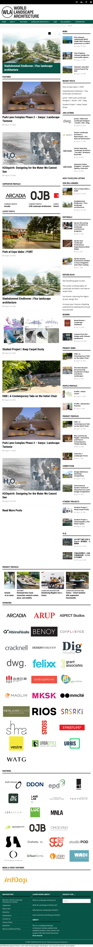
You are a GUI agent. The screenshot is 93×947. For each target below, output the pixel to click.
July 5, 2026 (79, 252)
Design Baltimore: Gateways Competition (81, 474)
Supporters (80, 22)
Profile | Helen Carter (80, 392)
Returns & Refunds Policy (11, 929)
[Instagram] (77, 2)
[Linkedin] (81, 2)
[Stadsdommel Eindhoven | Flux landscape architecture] (31, 46)
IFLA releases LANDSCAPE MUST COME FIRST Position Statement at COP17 (82, 40)
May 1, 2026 (79, 458)
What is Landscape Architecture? (44, 900)
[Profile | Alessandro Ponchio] (67, 406)
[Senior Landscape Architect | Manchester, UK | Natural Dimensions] (67, 135)
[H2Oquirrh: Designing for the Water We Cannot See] (31, 148)
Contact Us (6, 919)
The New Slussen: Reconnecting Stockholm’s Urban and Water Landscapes (81, 372)
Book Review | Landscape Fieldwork (79, 322)
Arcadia (7, 206)
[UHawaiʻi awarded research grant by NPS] (67, 69)
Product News (69, 348)
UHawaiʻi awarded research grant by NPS (81, 69)
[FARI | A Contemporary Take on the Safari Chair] (31, 377)
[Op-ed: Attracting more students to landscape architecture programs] (67, 225)
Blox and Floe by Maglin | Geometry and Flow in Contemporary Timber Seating (81, 440)
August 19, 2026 (10, 125)
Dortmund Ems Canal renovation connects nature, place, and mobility (28, 595)
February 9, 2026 (81, 546)
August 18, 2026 (10, 175)
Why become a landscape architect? (45, 910)
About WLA (6, 909)
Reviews (66, 314)
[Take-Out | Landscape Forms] (67, 456)
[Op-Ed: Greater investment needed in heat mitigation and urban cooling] (67, 261)
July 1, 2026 (79, 267)
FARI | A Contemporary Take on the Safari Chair (29, 396)
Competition (68, 466)
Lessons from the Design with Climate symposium (82, 336)
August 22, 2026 (10, 353)
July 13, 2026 (80, 379)
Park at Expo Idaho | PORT (17, 252)
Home (4, 22)
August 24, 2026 (10, 255)
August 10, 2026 (81, 74)
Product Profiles (71, 416)
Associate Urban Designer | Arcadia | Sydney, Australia (82, 166)
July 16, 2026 (80, 157)
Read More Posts (12, 510)
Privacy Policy (7, 922)
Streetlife (57, 206)
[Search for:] (78, 25)
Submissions (7, 915)
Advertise (5, 912)
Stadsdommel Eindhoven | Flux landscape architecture (80, 204)
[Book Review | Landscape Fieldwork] (67, 323)
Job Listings (68, 113)
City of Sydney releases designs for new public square (81, 55)
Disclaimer (6, 925)
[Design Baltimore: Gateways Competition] (67, 474)
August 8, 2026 (80, 526)
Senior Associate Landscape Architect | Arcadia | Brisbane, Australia (82, 151)
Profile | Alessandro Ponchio (82, 405)
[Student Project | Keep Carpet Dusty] (31, 330)
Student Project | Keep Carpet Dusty (23, 349)
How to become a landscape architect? (46, 915)
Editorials (67, 217)
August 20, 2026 (10, 400)
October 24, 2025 (81, 341)
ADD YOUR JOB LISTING (74, 178)
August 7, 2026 (80, 478)
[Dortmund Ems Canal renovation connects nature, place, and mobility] (28, 580)
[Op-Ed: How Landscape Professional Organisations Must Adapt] (67, 243)
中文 (64, 533)
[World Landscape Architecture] (20, 18)
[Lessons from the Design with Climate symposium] (67, 336)
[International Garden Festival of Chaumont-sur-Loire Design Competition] (67, 488)
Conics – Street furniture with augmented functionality (75, 595)
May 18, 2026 (80, 446)
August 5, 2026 (80, 408)
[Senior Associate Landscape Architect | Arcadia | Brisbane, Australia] (67, 151)
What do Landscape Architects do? (45, 905)
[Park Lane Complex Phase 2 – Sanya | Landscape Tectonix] (31, 98)
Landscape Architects (40, 22)
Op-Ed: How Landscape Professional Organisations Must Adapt (81, 245)
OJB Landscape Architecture (40, 206)
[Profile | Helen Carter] (67, 394)
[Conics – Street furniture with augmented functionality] (77, 580)
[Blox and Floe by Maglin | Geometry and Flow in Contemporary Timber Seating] (67, 438)
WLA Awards (65, 22)
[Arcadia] (15, 195)
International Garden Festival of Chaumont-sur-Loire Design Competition (82, 489)
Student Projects (71, 501)
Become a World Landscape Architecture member (12, 901)
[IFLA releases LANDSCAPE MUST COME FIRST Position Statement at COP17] (67, 40)
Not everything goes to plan (74, 281)
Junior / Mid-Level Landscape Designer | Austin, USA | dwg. (82, 121)
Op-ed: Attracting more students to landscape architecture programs (81, 227)
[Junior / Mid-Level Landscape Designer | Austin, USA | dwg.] (67, 121)
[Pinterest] (91, 2)
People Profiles (70, 386)
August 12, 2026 (81, 60)
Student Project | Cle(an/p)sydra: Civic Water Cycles (82, 521)
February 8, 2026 (81, 560)
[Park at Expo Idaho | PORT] (31, 232)
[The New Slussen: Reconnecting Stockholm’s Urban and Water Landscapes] (67, 370)
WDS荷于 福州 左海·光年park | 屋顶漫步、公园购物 (82, 541)
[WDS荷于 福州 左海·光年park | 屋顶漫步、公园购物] (67, 542)
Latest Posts (8, 211)
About (12, 22)
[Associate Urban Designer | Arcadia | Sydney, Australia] (67, 167)
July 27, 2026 (80, 494)
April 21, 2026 (80, 327)
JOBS (55, 22)
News (65, 31)
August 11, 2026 (81, 396)
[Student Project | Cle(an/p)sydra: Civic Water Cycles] (67, 522)
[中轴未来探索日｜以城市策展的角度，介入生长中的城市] (67, 555)
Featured (23, 22)
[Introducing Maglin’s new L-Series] (52, 580)
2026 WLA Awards (70, 183)
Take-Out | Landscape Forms (81, 455)
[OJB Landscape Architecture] (40, 195)
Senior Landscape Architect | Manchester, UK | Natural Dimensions (82, 135)
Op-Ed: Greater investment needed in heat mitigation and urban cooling (82, 262)
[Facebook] (86, 2)
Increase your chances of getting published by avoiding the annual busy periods (76, 307)
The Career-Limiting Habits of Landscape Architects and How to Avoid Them (76, 288)
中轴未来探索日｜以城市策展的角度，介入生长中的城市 (82, 555)
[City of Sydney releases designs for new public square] (67, 55)
